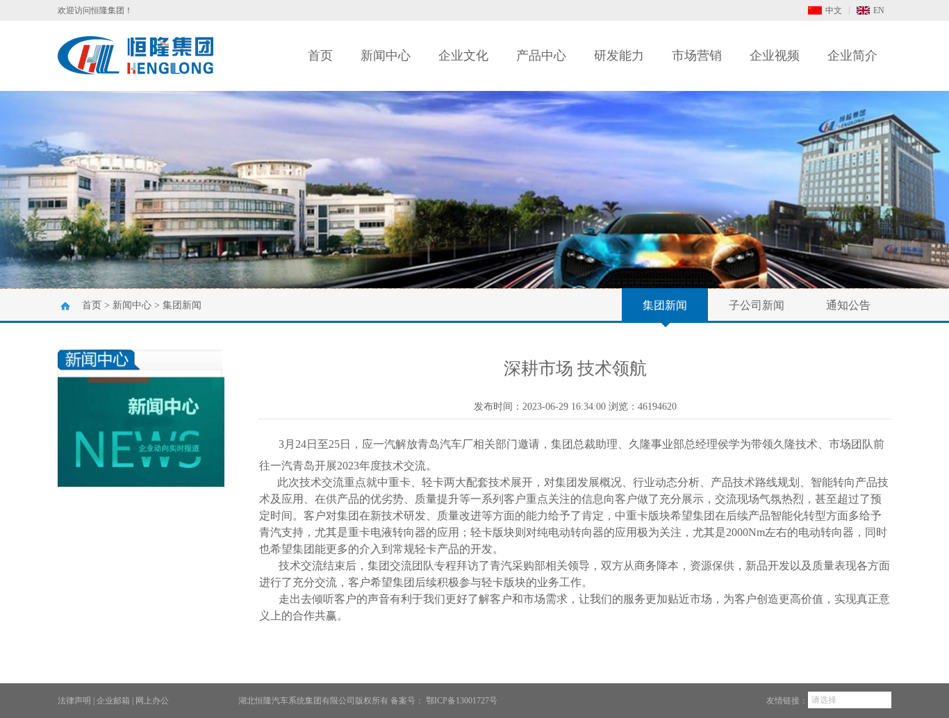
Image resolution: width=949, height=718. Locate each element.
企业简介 (852, 55)
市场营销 (697, 55)
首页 (320, 55)
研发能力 (619, 55)
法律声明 (74, 701)
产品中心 (541, 55)
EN (878, 10)
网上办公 (152, 701)
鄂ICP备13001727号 (461, 701)
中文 (833, 10)
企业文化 (463, 55)
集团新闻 (182, 305)
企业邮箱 (113, 701)
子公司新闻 (756, 305)
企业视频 (775, 55)
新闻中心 (386, 55)
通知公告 (848, 305)
